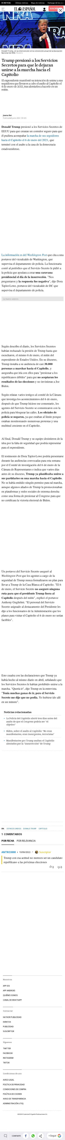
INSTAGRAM (8, 1058)
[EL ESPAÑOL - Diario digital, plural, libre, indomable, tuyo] (25, 8)
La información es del (24, 255)
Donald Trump (29, 828)
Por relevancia (26, 840)
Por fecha (8, 840)
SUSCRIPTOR (8, 1031)
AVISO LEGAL (8, 1080)
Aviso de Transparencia (14, 1098)
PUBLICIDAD (8, 1026)
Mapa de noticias (38, 3)
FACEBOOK (8, 1053)
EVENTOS (7, 1022)
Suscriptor (45, 852)
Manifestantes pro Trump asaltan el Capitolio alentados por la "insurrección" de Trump (30, 742)
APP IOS (6, 986)
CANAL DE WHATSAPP (12, 1000)
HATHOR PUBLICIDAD (12, 1017)
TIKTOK (6, 1062)
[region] (26, 100)
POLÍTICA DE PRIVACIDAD (14, 1084)
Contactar (8, 1011)
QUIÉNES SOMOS (10, 995)
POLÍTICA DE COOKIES (12, 1094)
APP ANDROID (9, 990)
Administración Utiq (13, 1103)
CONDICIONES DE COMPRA (14, 1089)
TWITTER (7, 1048)
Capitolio (43, 828)
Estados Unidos (14, 828)
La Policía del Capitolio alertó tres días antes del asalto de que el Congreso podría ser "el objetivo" (31, 721)
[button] (25, 1135)
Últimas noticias (21, 3)
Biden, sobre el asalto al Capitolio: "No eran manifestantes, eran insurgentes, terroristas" (30, 733)
